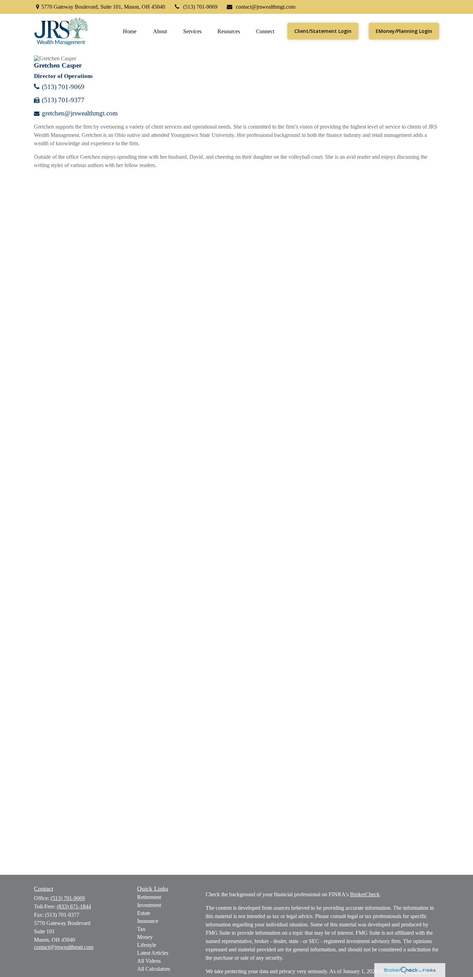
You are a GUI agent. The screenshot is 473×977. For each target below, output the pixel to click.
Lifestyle (146, 945)
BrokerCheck (365, 894)
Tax (141, 929)
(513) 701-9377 (63, 100)
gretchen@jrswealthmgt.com (80, 113)
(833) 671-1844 (74, 906)
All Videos (149, 961)
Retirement (149, 897)
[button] (129, 31)
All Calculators (153, 969)
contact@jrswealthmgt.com (265, 7)
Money (145, 937)
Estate (143, 913)
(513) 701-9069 (200, 7)
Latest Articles (152, 953)
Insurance (147, 921)
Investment (149, 905)
